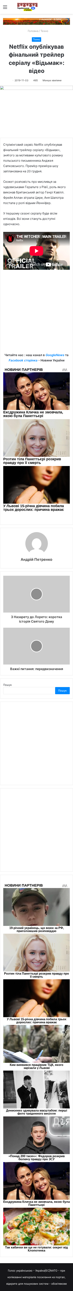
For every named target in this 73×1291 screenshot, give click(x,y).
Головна (32, 31)
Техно (44, 31)
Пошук (7, 684)
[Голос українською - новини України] (27, 7)
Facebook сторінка (23, 360)
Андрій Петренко (36, 559)
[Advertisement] (36, 314)
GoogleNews (55, 355)
